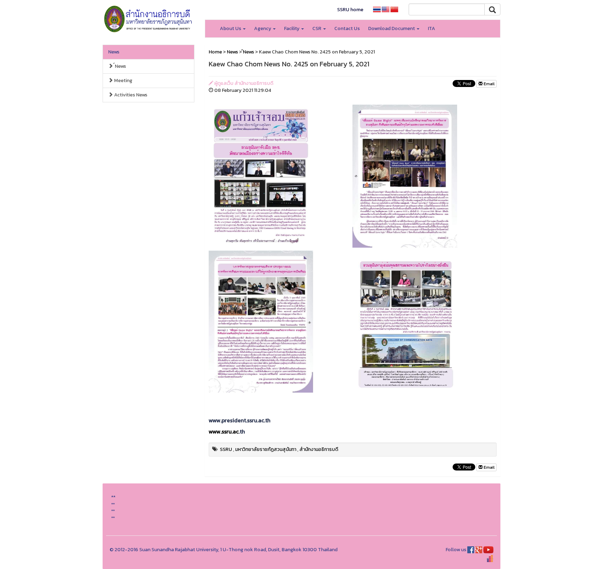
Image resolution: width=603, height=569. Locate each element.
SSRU (226, 449)
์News (119, 66)
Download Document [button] (392, 28)
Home (215, 52)
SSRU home (350, 9)
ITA (431, 28)
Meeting (122, 80)
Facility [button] (292, 28)
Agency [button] (263, 28)
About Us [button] (231, 28)
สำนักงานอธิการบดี (318, 449)
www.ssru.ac (224, 431)
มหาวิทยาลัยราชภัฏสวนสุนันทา (265, 449)
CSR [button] (317, 28)
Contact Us (347, 28)
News (113, 52)
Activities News (130, 95)
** (113, 504)
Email (488, 84)
